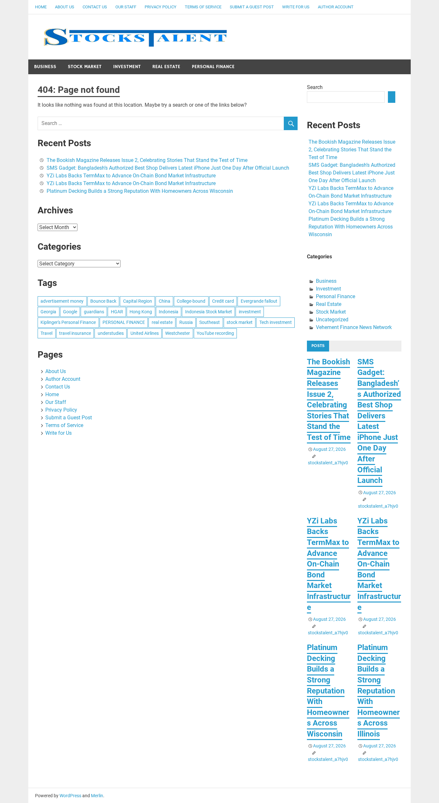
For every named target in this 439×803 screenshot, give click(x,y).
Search (315, 87)
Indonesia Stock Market (208, 311)
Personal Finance (213, 67)
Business (45, 67)
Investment (127, 67)
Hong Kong (141, 311)
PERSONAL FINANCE (124, 322)
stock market (240, 322)
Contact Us (95, 6)
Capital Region (137, 301)
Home (41, 6)
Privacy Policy (160, 6)
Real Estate (166, 67)
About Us (64, 6)
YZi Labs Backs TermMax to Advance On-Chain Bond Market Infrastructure (131, 176)
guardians (94, 311)
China (164, 301)
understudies (111, 333)
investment (250, 311)
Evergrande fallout (259, 301)
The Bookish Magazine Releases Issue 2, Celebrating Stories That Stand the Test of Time (147, 160)
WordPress (70, 795)
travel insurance (75, 333)
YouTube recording (215, 333)
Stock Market (85, 67)
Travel (46, 333)
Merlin (97, 795)
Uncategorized (332, 320)
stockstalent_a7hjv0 (328, 462)
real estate (162, 322)
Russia (186, 322)
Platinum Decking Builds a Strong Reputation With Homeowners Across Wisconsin (140, 191)
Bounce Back (103, 301)
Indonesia (168, 311)
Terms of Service (203, 6)
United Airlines (144, 333)
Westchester (177, 333)
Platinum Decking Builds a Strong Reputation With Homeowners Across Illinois (378, 690)
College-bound (191, 301)
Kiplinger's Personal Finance (68, 322)
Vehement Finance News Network (354, 327)
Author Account (336, 6)
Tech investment (275, 322)
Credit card (223, 301)
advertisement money (62, 301)
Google (70, 311)
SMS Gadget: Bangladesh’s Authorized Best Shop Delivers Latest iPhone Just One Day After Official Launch (168, 168)
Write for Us (295, 6)
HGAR (117, 311)
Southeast (209, 322)
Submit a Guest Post (252, 6)
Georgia (48, 311)
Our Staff (125, 6)
